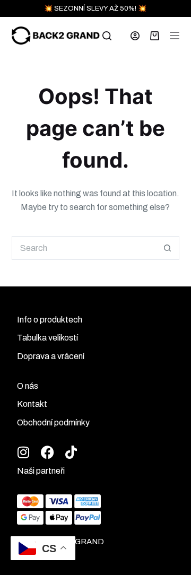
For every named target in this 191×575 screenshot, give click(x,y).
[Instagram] (23, 452)
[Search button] (167, 248)
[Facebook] (47, 452)
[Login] (135, 35)
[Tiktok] (71, 452)
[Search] (106, 35)
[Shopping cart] (154, 35)
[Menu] (174, 35)
